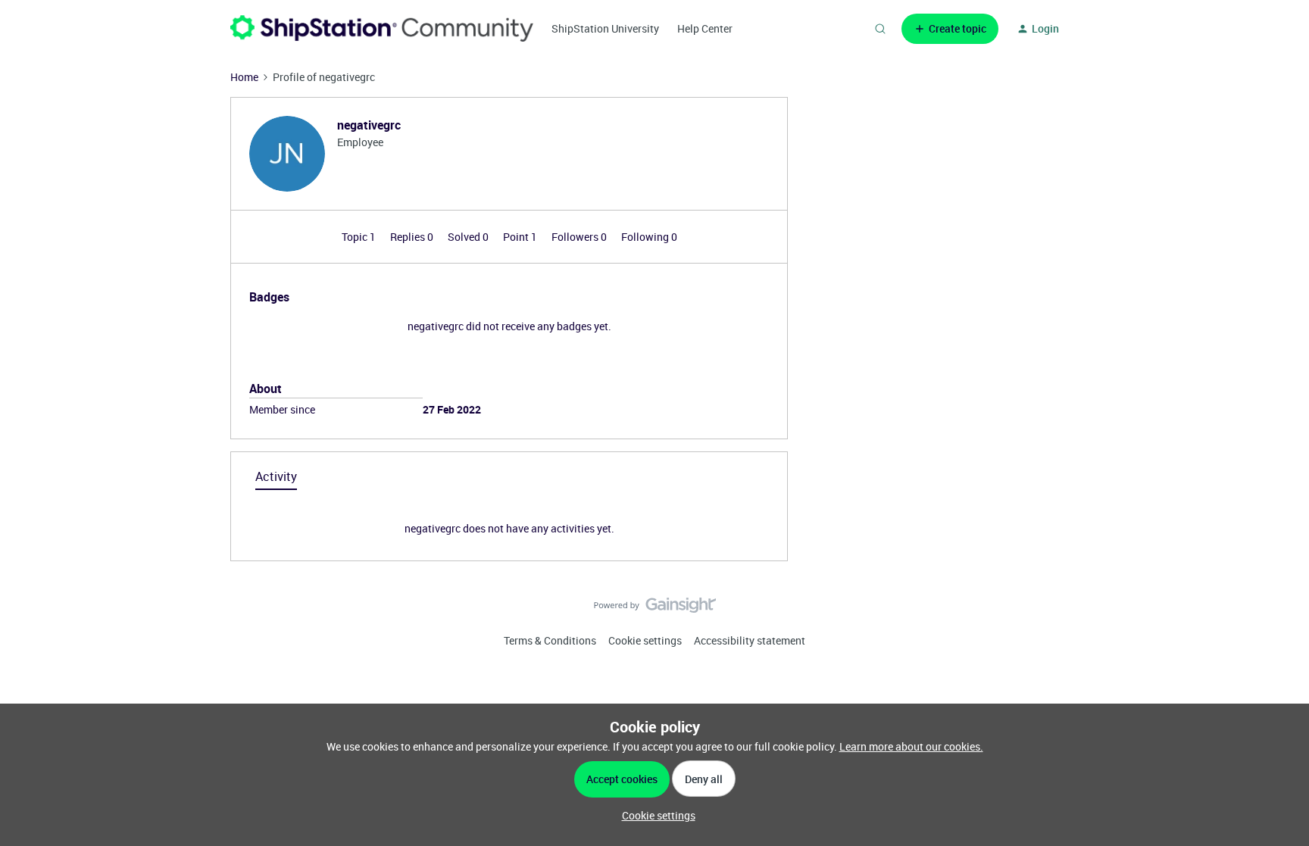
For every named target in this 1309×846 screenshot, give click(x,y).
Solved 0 (469, 236)
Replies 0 (413, 236)
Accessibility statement (749, 640)
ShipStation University (605, 28)
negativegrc (369, 125)
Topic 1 (360, 236)
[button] (949, 29)
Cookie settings (645, 640)
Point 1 (521, 236)
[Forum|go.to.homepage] (381, 28)
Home (244, 77)
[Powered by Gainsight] (655, 609)
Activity (276, 476)
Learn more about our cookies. (911, 746)
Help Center (705, 28)
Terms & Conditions (550, 640)
